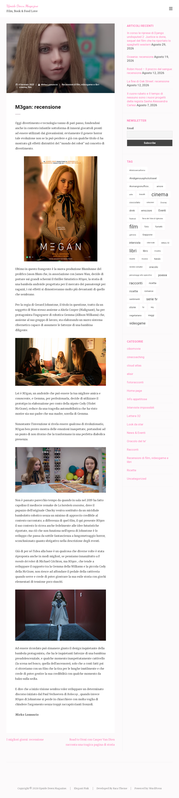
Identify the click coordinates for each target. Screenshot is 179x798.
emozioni (146, 210)
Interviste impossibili (140, 407)
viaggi (151, 315)
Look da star (135, 424)
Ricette (131, 470)
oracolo (153, 267)
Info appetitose (137, 399)
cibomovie (134, 348)
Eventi (162, 210)
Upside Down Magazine (22, 6)
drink (132, 210)
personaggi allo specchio (140, 275)
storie (132, 307)
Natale (157, 259)
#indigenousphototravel (143, 178)
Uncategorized (136, 478)
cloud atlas (134, 365)
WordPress (155, 788)
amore (160, 186)
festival (132, 218)
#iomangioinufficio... (139, 186)
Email (130, 128)
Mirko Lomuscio (49, 84)
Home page (134, 390)
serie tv (151, 299)
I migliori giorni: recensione (25, 739)
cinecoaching (135, 357)
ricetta (152, 283)
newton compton (136, 267)
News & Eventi (136, 432)
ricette (133, 291)
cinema (23, 87)
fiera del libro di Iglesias (152, 218)
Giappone (147, 234)
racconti (135, 283)
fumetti (158, 226)
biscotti (142, 194)
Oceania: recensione (140, 57)
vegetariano (135, 315)
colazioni (150, 202)
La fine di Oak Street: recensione (148, 81)
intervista (134, 242)
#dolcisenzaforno (137, 170)
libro (145, 250)
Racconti (132, 449)
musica (145, 259)
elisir (130, 374)
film (29, 87)
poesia (162, 275)
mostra (157, 251)
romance (148, 291)
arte (131, 194)
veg (152, 307)
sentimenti (134, 299)
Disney (163, 202)
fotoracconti (135, 382)
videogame (137, 323)
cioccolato (134, 202)
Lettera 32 (134, 416)
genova (132, 235)
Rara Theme (120, 788)
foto (146, 226)
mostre (132, 259)
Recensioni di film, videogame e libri (80, 84)
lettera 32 (165, 243)
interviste (151, 243)
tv (143, 307)
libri (133, 250)
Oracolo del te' (136, 441)
